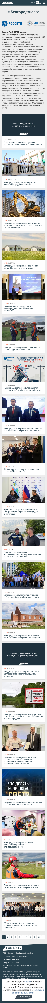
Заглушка (23, 956)
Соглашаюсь (24, 996)
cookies (22, 972)
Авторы (15, 956)
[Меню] (44, 2)
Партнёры (7, 959)
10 (39, 937)
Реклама (15, 959)
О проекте (7, 956)
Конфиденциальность (11, 962)
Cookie (27, 981)
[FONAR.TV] (7, 3)
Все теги (11, 953)
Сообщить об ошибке (24, 953)
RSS (4, 953)
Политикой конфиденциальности (28, 991)
